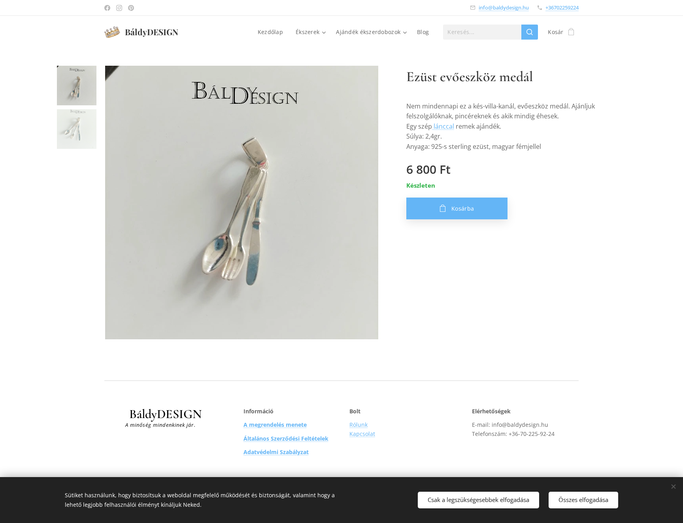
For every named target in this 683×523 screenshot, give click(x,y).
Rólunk (358, 424)
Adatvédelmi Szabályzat (276, 452)
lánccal (443, 126)
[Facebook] (107, 8)
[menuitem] (272, 32)
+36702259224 (562, 7)
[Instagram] (119, 8)
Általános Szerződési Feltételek (285, 438)
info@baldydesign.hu (504, 7)
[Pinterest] (131, 8)
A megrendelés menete (275, 424)
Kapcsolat (362, 433)
